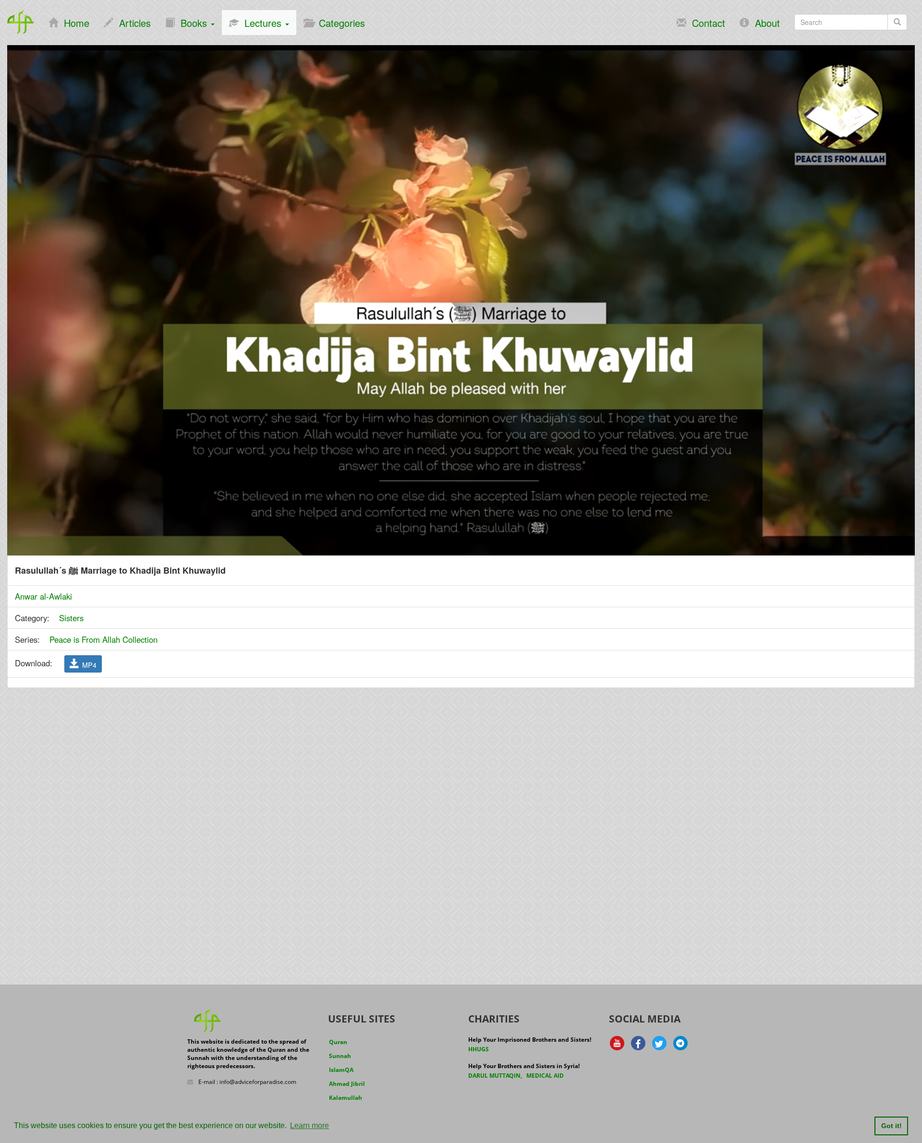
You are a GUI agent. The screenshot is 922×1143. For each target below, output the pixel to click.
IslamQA (341, 1070)
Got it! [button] (891, 1126)
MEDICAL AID (545, 1075)
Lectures (261, 23)
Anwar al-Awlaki (43, 596)
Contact (705, 23)
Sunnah (340, 1056)
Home (73, 23)
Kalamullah (345, 1098)
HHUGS (478, 1049)
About (764, 23)
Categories (339, 23)
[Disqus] (461, 818)
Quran (338, 1042)
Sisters (71, 618)
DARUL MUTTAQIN (494, 1075)
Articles (132, 23)
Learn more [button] (309, 1125)
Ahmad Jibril (347, 1084)
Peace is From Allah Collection (103, 639)
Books (192, 23)
